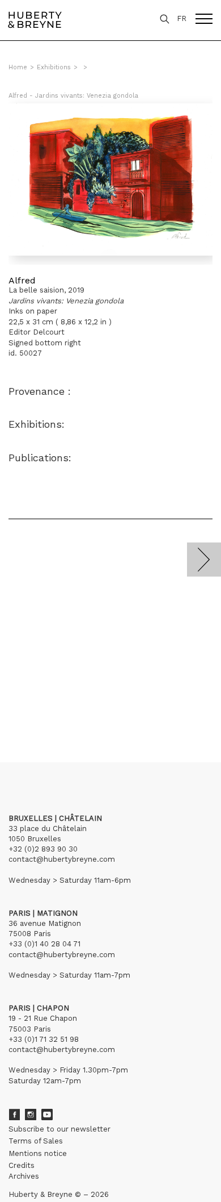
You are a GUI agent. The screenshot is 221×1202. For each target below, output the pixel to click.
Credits (21, 1165)
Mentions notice (37, 1153)
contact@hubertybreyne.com (61, 859)
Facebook (14, 1114)
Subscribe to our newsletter (59, 1129)
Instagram (30, 1114)
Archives (23, 1176)
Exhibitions (54, 67)
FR (181, 18)
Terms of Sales (35, 1141)
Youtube (47, 1114)
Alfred (22, 280)
